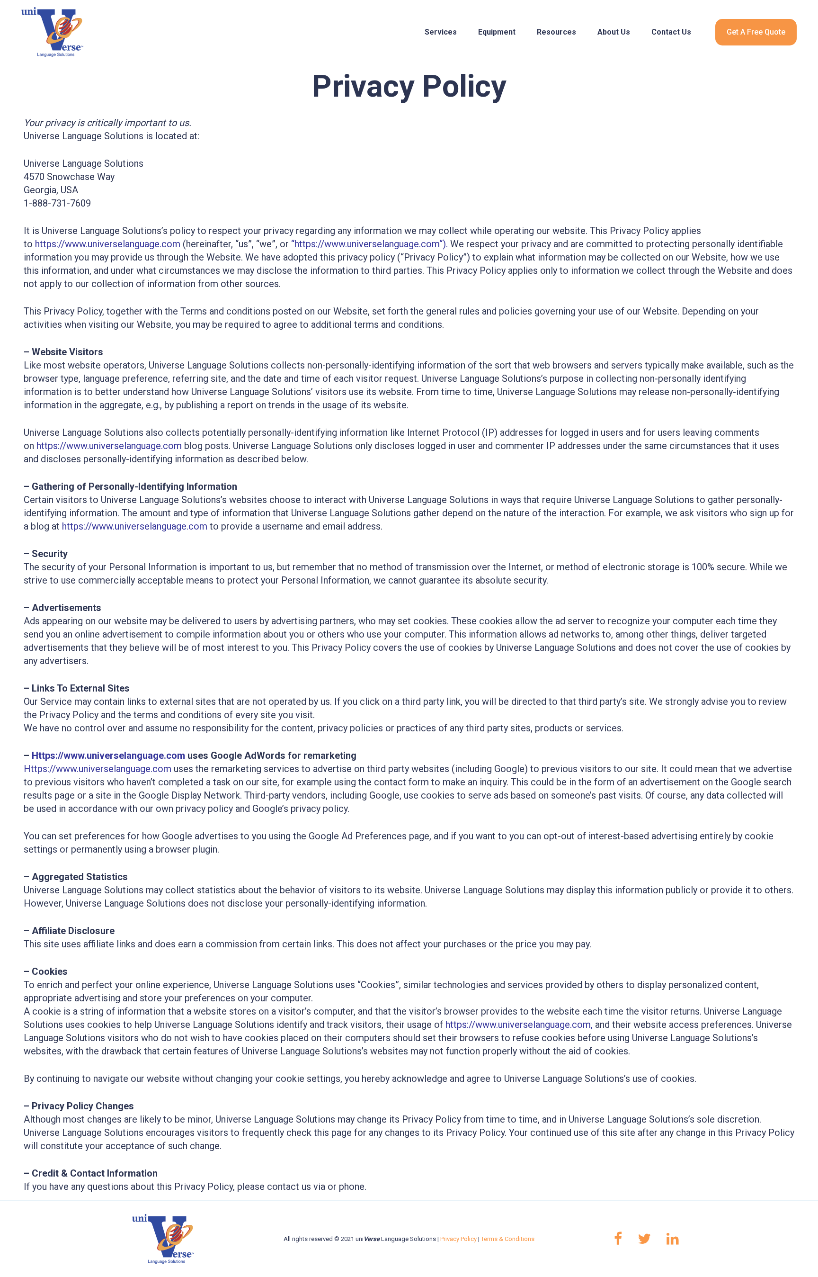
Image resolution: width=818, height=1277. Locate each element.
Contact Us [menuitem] (671, 31)
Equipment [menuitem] (497, 31)
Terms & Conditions (507, 1238)
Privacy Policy (458, 1238)
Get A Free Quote (756, 31)
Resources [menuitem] (556, 31)
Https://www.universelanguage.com (108, 755)
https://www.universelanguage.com (107, 244)
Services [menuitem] (441, 31)
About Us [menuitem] (613, 31)
